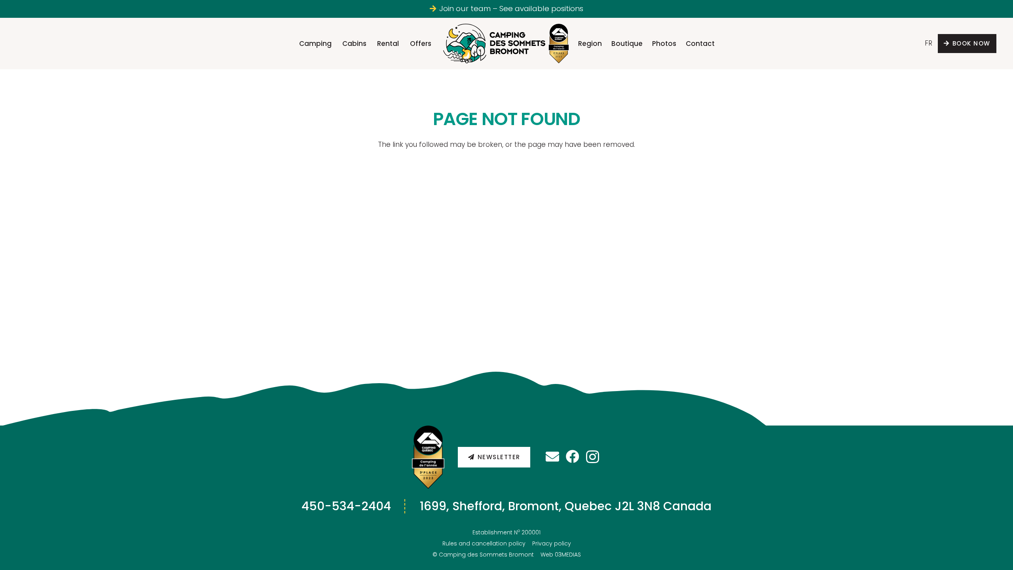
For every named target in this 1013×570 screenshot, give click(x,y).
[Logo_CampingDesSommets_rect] (494, 43)
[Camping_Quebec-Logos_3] (428, 457)
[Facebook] (572, 456)
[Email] (552, 456)
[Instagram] (592, 457)
